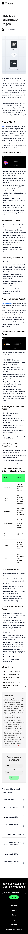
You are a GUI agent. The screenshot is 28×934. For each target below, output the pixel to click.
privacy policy (10, 929)
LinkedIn (14, 924)
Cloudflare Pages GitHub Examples (11, 686)
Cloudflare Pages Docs (10, 682)
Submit (14, 897)
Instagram (14, 920)
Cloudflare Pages (7, 303)
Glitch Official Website (10, 671)
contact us (19, 929)
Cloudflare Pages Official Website (11, 678)
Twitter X (14, 910)
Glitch (3, 126)
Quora (14, 915)
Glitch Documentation (10, 674)
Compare (14, 778)
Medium (14, 905)
